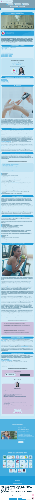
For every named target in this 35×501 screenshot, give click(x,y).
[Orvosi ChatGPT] (33, 498)
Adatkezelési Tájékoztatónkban (5, 489)
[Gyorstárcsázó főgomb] (33, 495)
